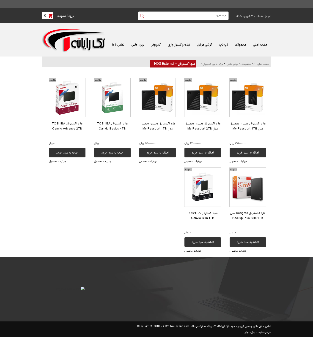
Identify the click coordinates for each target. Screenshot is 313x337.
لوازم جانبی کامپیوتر (213, 64)
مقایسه (233, 80)
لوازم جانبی (232, 64)
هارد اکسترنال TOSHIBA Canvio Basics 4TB (112, 126)
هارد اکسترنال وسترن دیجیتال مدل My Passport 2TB (202, 126)
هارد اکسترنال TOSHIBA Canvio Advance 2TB (67, 126)
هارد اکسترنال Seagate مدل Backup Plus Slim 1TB (247, 215)
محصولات (246, 64)
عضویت (61, 15)
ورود (71, 15)
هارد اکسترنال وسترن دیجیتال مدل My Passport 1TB (157, 126)
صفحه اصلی (263, 64)
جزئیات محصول (238, 161)
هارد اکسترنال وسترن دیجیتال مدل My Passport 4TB (248, 126)
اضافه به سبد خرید (248, 152)
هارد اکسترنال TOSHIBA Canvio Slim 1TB (202, 215)
